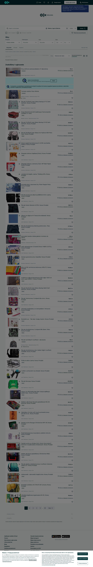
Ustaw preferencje (82, 563)
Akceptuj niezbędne (82, 558)
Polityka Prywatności (7, 561)
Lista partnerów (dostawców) (48, 564)
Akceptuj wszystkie (82, 553)
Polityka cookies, (32, 560)
